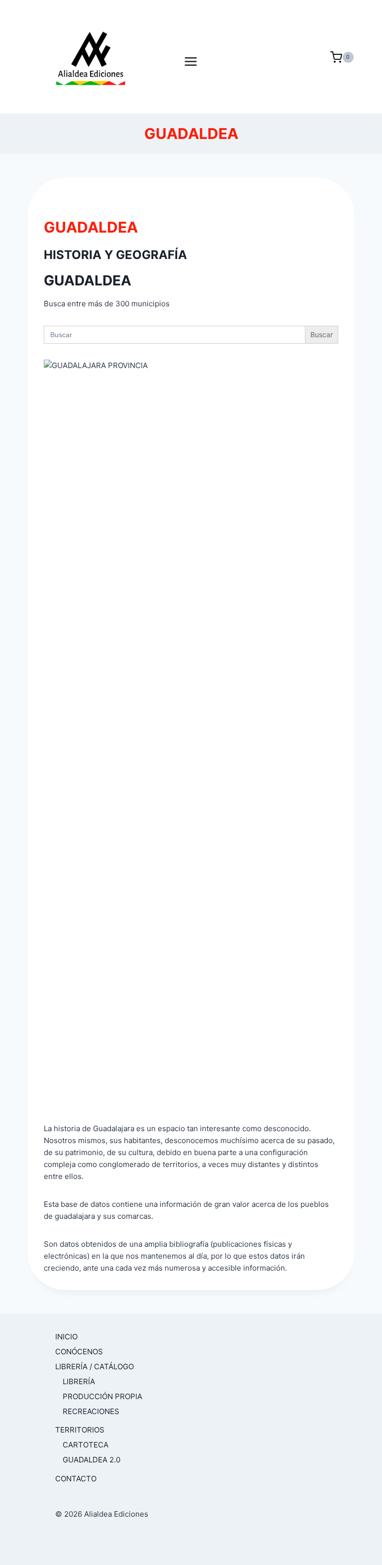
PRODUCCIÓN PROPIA (102, 1396)
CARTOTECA (85, 1444)
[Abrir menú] (191, 57)
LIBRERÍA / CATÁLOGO (94, 1366)
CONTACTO (75, 1478)
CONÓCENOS (79, 1351)
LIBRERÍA (79, 1381)
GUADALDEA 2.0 (91, 1459)
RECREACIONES (91, 1411)
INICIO (66, 1336)
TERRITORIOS (79, 1430)
